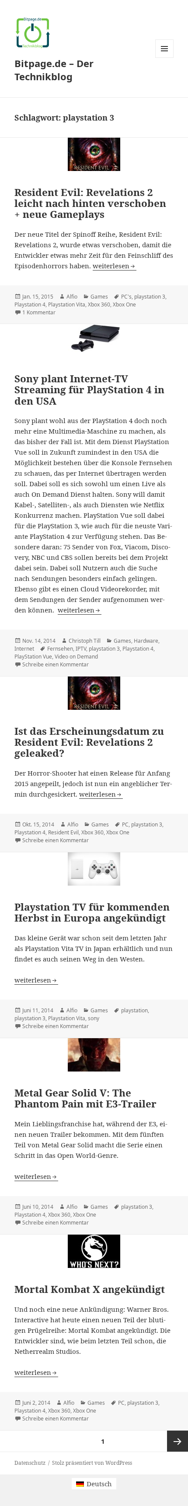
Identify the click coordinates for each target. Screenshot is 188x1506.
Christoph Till (85, 640)
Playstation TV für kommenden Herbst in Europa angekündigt (92, 912)
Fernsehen (60, 648)
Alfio (71, 296)
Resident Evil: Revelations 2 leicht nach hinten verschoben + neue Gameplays (90, 203)
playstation (134, 1010)
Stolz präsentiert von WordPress (92, 1463)
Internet (24, 648)
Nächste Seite (177, 1441)
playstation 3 (149, 296)
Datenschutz (29, 1463)
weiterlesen (114, 265)
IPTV (81, 648)
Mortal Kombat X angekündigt (89, 1289)
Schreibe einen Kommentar (55, 664)
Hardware (146, 640)
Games (99, 296)
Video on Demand (76, 656)
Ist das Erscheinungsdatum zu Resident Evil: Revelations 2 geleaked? (89, 742)
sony (93, 1018)
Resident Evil (63, 832)
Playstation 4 (29, 304)
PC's (126, 296)
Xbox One (124, 304)
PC (125, 824)
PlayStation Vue (33, 656)
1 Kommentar (39, 312)
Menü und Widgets (165, 57)
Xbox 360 (99, 304)
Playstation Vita (66, 304)
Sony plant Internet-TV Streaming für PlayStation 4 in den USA (89, 389)
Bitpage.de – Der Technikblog (54, 70)
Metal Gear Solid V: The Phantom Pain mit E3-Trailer (85, 1098)
